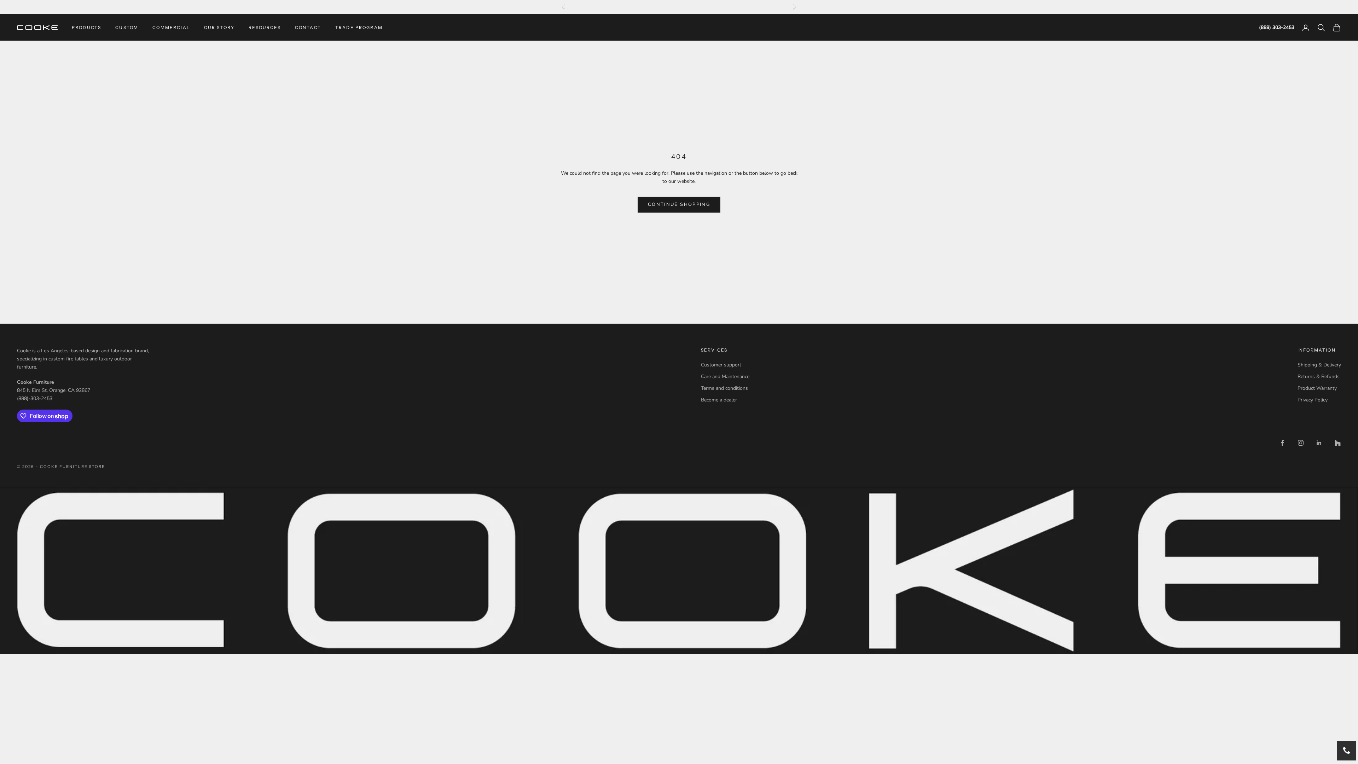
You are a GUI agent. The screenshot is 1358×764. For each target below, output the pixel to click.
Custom (126, 27)
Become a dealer (719, 400)
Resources (264, 27)
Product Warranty (1317, 388)
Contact (308, 27)
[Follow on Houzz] (1337, 442)
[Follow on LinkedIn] (1319, 442)
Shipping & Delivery (1319, 364)
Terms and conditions (724, 388)
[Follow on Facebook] (1282, 442)
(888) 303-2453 (1276, 27)
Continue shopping (679, 204)
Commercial (171, 27)
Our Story (219, 27)
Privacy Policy (1313, 400)
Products (86, 27)
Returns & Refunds (1319, 376)
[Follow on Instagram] (1300, 442)
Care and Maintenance (725, 376)
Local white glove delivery (679, 7)
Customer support (721, 364)
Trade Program (359, 27)
